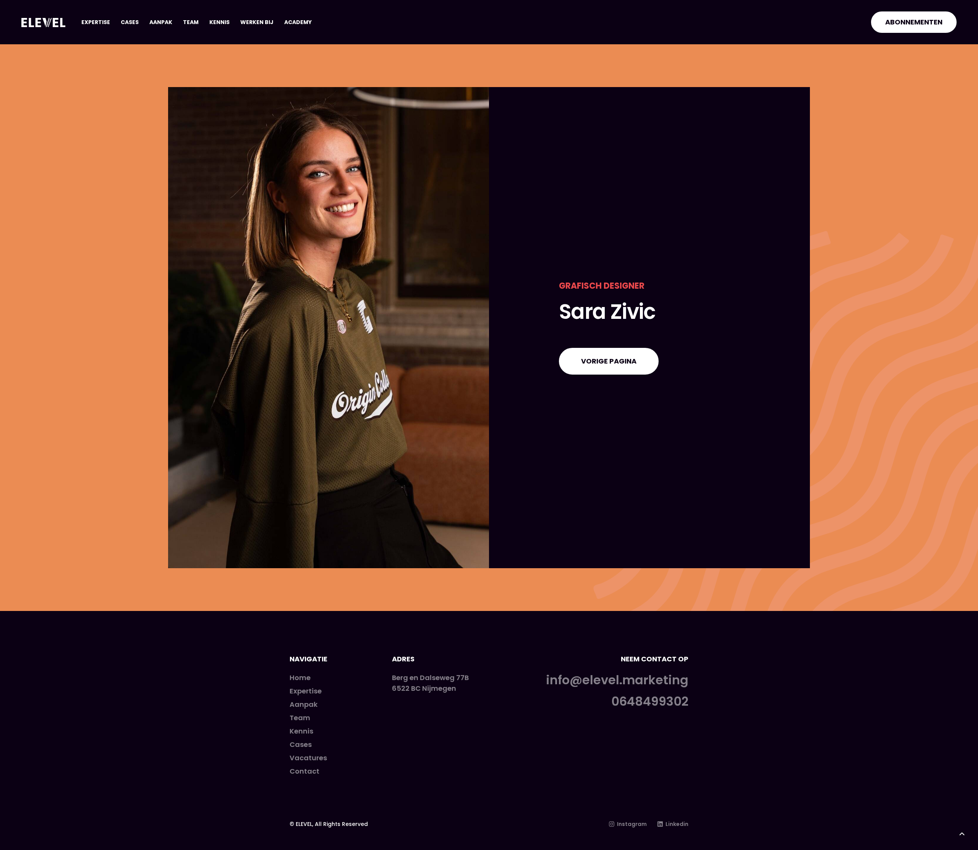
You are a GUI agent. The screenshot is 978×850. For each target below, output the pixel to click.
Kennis (219, 22)
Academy (298, 22)
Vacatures (308, 758)
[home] (43, 22)
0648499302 (649, 701)
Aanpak (160, 22)
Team (191, 22)
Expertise (95, 22)
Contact (304, 771)
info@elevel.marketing (617, 680)
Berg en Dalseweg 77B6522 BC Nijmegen (430, 683)
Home (300, 677)
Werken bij (257, 22)
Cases (130, 22)
